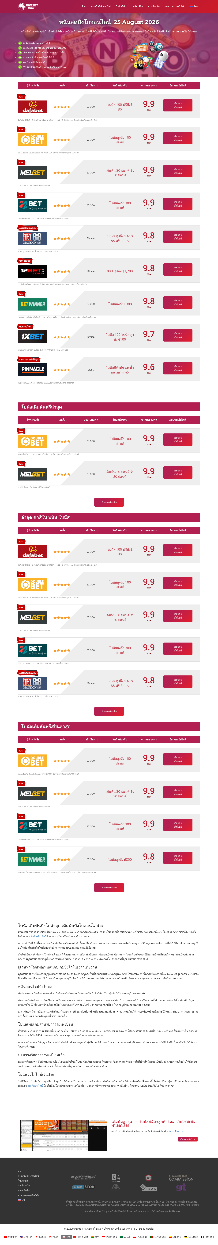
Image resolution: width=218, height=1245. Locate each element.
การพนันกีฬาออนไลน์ (100, 6)
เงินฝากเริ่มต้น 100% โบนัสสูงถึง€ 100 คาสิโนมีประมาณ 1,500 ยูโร (43, 350)
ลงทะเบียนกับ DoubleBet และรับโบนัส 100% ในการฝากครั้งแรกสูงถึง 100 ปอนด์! (48, 153)
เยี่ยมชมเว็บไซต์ (178, 105)
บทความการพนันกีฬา (175, 6)
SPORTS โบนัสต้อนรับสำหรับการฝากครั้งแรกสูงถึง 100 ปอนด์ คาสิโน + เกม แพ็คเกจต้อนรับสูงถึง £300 (57, 317)
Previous (18, 1135)
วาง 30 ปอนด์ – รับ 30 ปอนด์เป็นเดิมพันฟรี (34, 186)
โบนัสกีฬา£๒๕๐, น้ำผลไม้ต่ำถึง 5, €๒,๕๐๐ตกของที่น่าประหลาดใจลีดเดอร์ (46, 383)
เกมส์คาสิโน (137, 6)
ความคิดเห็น (154, 6)
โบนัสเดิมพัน (37, 936)
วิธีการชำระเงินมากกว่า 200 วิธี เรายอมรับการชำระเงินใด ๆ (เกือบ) (43, 219)
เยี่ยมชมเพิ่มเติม (109, 502)
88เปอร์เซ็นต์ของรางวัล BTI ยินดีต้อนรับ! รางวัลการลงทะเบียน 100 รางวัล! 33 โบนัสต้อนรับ (52, 284)
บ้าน (83, 6)
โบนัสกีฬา (121, 6)
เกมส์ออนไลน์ (35, 1085)
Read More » (176, 1131)
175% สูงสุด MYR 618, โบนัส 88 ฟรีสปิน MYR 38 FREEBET (41, 251)
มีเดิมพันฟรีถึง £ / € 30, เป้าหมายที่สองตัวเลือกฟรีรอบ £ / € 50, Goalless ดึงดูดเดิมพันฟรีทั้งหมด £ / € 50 (57, 120)
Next (200, 1135)
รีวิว (148, 110)
